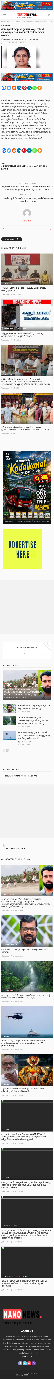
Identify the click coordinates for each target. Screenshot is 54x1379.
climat (6, 990)
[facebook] (20, 1363)
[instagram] (34, 1363)
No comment (34, 39)
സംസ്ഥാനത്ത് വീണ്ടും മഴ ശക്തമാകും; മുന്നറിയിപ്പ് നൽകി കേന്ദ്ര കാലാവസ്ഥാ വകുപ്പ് (33, 720)
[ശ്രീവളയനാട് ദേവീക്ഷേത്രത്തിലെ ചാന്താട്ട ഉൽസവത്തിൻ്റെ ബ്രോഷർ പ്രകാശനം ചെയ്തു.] (27, 408)
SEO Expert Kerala (18, 848)
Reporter (7, 39)
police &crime (23, 1276)
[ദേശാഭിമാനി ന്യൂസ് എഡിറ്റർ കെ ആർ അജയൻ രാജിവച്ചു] (9, 708)
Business (7, 1225)
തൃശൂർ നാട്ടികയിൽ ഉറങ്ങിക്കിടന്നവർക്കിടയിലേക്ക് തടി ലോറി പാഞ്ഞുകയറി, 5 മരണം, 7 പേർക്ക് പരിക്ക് (27, 188)
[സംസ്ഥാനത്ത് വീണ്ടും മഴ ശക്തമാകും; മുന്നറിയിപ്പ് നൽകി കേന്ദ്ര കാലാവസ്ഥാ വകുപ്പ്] (9, 720)
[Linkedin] (19, 88)
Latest (12, 683)
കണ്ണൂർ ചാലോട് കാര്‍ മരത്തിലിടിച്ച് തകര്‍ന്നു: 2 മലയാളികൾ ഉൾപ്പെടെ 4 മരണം (23, 334)
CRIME (6, 1276)
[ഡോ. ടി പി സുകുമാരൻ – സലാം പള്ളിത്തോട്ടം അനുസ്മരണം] (27, 269)
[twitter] (25, 1363)
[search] (49, 15)
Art (6, 683)
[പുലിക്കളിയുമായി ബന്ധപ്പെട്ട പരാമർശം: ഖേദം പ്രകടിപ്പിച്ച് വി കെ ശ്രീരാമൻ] (27, 1070)
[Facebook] (4, 88)
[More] (39, 88)
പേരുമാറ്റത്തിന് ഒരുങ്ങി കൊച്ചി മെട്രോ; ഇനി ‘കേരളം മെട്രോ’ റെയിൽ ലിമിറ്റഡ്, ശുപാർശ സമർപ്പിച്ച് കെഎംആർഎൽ (26, 1185)
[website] (4, 229)
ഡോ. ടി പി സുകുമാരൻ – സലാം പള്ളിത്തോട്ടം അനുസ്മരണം (23, 289)
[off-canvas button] (4, 15)
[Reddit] (14, 88)
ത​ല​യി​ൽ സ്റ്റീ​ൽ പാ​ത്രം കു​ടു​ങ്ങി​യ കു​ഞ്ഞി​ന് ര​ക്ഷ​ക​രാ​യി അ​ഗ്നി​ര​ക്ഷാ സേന (27, 199)
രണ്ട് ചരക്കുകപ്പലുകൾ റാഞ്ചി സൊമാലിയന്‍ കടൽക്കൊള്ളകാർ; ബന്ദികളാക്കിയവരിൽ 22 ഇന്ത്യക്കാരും (34, 737)
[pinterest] (29, 1363)
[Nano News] (27, 15)
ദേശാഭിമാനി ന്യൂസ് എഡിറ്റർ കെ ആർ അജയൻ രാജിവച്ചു (34, 707)
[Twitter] (9, 88)
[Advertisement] (27, 607)
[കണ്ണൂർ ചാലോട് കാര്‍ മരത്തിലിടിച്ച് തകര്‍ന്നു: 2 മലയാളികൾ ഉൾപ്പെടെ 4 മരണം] (27, 315)
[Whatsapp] (34, 88)
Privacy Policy (33, 1373)
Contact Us (27, 1356)
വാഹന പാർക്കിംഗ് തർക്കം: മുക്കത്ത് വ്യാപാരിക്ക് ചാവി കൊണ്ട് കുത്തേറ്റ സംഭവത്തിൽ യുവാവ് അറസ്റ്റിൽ (24, 1283)
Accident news (9, 329)
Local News (7, 25)
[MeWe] (29, 88)
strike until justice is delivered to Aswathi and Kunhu (24, 167)
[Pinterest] (24, 88)
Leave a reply (10, 239)
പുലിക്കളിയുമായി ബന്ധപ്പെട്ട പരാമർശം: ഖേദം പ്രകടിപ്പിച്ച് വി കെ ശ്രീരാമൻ (23, 1090)
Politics (14, 944)
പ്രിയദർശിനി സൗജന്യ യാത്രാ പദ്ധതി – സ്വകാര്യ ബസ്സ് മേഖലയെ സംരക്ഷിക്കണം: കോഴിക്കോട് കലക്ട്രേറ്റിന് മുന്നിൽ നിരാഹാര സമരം (25, 381)
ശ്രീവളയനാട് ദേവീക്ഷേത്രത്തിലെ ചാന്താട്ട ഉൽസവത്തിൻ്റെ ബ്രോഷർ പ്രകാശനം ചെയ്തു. (25, 428)
